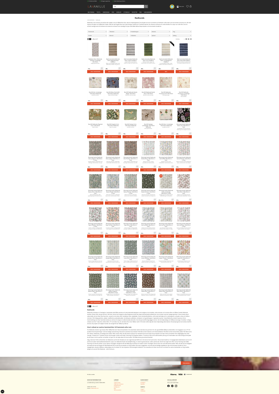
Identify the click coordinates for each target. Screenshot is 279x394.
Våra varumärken (117, 390)
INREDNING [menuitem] (106, 12)
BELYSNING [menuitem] (91, 12)
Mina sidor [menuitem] (181, 6)
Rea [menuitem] (141, 12)
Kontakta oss (117, 387)
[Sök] (146, 6)
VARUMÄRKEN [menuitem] (148, 12)
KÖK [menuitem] (113, 12)
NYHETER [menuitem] (134, 12)
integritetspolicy (176, 365)
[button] (187, 6)
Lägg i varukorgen (95, 71)
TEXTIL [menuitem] (98, 12)
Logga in (142, 389)
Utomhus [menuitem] (127, 12)
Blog (115, 388)
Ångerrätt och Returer (118, 384)
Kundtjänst (143, 382)
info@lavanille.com (94, 388)
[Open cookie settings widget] (2, 391)
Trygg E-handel (117, 382)
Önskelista (143, 391)
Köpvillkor (143, 384)
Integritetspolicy (117, 385)
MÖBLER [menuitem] (118, 12)
